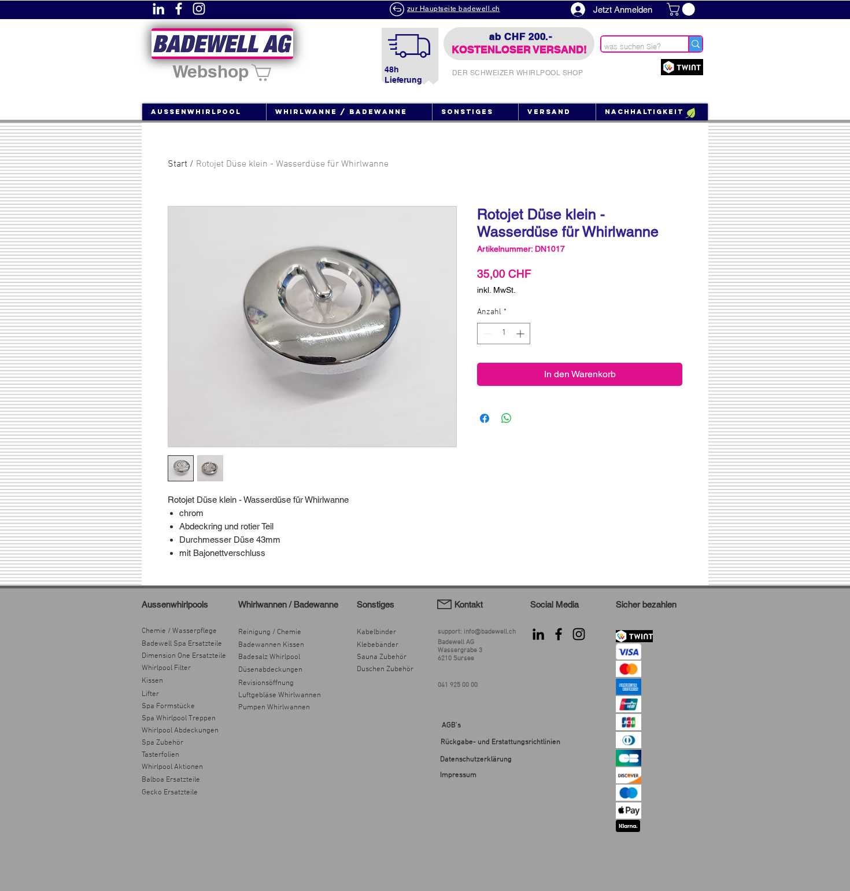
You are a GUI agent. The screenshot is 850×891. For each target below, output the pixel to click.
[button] (682, 9)
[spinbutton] (503, 333)
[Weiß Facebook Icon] (179, 9)
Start (177, 164)
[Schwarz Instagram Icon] (579, 634)
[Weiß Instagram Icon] (199, 9)
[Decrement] (486, 333)
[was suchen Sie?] (695, 43)
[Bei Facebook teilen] (484, 418)
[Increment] (521, 333)
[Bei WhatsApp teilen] (506, 418)
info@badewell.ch (490, 632)
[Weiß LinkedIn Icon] (158, 9)
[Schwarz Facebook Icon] (558, 634)
